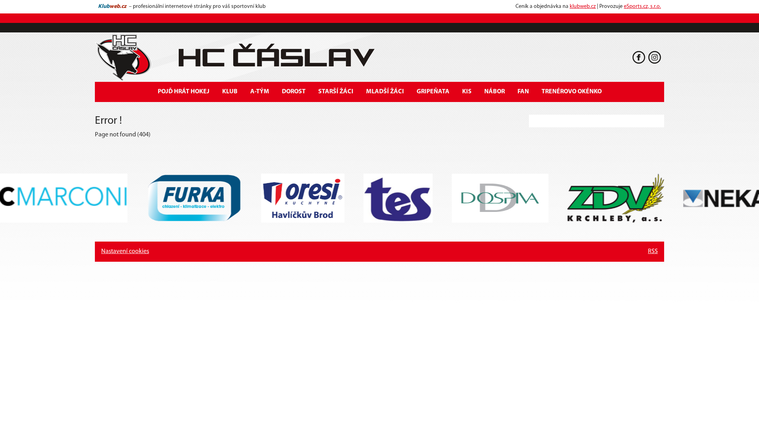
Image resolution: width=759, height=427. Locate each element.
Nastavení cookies (125, 251)
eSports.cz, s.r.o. (642, 6)
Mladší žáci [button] (385, 92)
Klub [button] (230, 92)
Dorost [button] (294, 92)
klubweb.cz (583, 6)
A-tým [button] (259, 92)
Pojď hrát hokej (184, 92)
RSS (653, 251)
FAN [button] (523, 92)
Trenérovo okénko (572, 92)
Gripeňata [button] (433, 92)
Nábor (494, 92)
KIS (467, 92)
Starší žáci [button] (335, 92)
